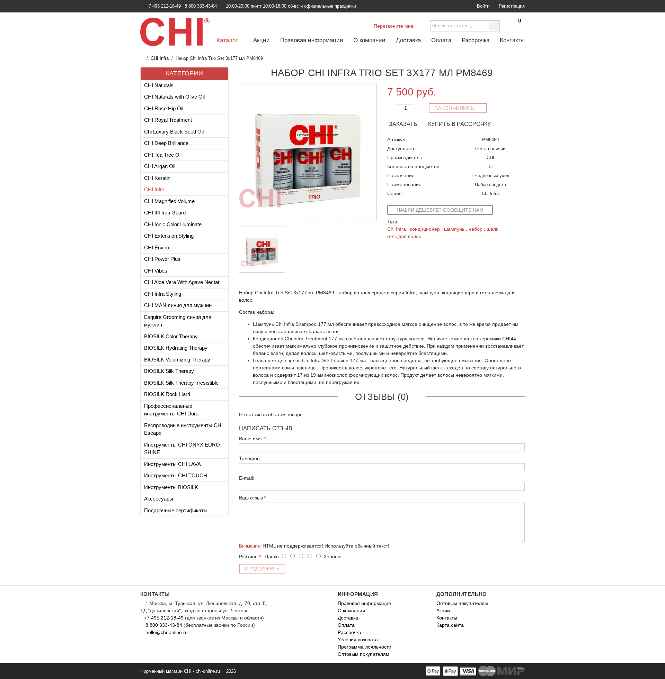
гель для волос (404, 236)
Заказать (404, 124)
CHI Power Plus (162, 259)
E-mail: (246, 478)
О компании (369, 40)
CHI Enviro (156, 247)
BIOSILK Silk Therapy (169, 371)
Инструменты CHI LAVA (172, 464)
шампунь (454, 229)
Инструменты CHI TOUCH (175, 475)
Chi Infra (396, 229)
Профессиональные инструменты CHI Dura (171, 410)
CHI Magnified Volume (169, 201)
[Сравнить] (519, 89)
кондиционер (425, 229)
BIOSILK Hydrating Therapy (175, 348)
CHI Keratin (157, 178)
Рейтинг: (248, 556)
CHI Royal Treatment (168, 120)
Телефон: (250, 458)
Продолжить (262, 568)
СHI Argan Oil (159, 166)
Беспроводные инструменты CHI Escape (183, 429)
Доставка (408, 40)
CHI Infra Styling (162, 294)
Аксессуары (158, 499)
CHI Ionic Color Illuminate (173, 224)
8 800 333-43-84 (163, 625)
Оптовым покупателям (363, 654)
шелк (492, 229)
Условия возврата (358, 639)
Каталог (227, 40)
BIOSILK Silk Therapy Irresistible (181, 383)
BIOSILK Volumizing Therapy (177, 360)
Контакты (512, 40)
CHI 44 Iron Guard (165, 212)
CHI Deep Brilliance (166, 143)
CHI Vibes (155, 271)
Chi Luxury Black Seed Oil (174, 132)
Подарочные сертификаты (175, 510)
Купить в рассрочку (459, 124)
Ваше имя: (251, 438)
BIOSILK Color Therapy (171, 336)
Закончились (455, 108)
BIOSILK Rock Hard (167, 394)
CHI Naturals (159, 85)
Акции (261, 40)
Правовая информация (311, 40)
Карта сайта (450, 625)
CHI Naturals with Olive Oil (174, 97)
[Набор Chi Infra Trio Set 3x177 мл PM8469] (262, 250)
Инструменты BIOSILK (171, 487)
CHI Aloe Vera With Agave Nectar (182, 282)
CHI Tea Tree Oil (162, 155)
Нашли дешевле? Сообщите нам (440, 210)
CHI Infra (160, 58)
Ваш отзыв (251, 498)
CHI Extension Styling (169, 236)
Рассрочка (475, 40)
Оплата (441, 40)
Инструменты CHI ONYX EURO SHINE (182, 449)
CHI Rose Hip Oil (163, 108)
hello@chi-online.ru (166, 632)
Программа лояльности (364, 647)
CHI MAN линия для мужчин (178, 305)
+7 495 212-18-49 (164, 618)
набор (475, 229)
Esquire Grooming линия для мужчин (177, 321)
